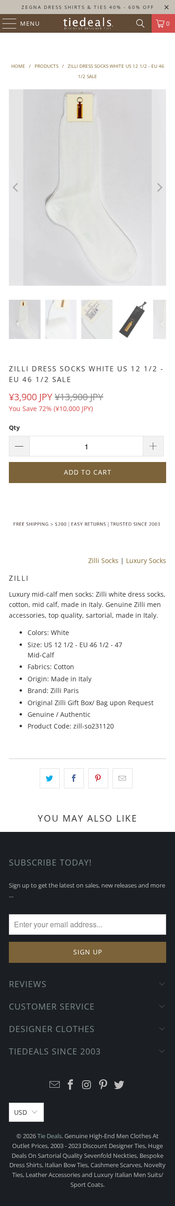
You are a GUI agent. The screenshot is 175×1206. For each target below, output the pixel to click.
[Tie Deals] (88, 23)
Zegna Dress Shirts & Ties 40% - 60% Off (87, 7)
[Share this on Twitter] (50, 778)
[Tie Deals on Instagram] (87, 1085)
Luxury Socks (146, 560)
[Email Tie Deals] (55, 1085)
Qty (14, 427)
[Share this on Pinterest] (98, 778)
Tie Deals (49, 1136)
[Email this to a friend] (122, 778)
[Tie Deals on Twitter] (119, 1085)
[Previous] (15, 187)
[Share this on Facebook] (74, 778)
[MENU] (5, 23)
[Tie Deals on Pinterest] (103, 1085)
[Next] (159, 187)
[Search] (140, 23)
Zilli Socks (103, 560)
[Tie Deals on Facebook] (71, 1085)
